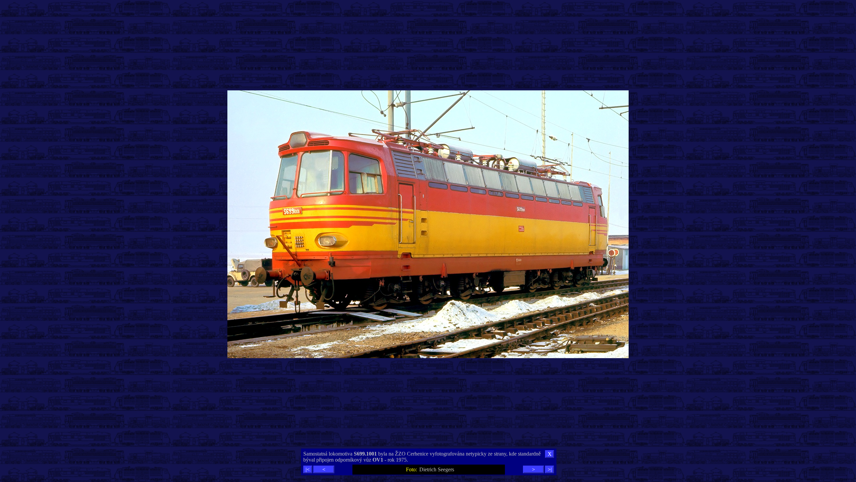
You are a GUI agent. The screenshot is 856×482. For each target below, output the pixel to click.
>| (550, 469)
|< (308, 469)
